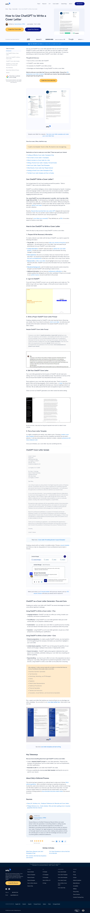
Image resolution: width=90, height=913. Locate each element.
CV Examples (45, 877)
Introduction (8, 50)
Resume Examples (31, 880)
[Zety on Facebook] (6, 889)
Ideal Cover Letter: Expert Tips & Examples (38, 165)
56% (61, 218)
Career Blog (63, 3)
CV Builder (45, 871)
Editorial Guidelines (77, 880)
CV (49, 3)
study (60, 383)
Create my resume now (48, 570)
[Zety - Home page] (7, 4)
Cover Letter (55, 3)
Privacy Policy (76, 891)
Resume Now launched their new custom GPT (43, 211)
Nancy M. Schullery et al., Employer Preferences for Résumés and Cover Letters (48, 803)
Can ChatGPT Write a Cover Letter (12, 54)
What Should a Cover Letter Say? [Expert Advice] (40, 168)
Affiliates (75, 888)
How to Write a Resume (32, 883)
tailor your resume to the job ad (57, 242)
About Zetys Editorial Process (12, 70)
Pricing (74, 874)
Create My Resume (13, 883)
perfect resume (35, 275)
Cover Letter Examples (62, 877)
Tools (38, 3)
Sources (7, 72)
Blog (10, 9)
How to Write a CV (46, 880)
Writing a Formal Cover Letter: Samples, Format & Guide (42, 163)
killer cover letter (40, 261)
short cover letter (54, 322)
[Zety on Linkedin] (9, 889)
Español (29, 904)
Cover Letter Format (62, 880)
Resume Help (30, 886)
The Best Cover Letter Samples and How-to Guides (40, 173)
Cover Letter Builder (62, 871)
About (70, 3)
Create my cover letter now (48, 725)
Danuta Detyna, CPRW (19, 24)
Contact (74, 877)
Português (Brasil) (56, 904)
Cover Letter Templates (62, 874)
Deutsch (24, 904)
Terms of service (76, 894)
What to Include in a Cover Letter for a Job (38, 160)
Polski (49, 904)
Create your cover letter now (48, 80)
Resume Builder (30, 871)
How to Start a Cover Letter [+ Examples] (38, 157)
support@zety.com (14, 895)
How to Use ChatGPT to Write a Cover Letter (13, 58)
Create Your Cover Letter (14, 29)
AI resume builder (45, 591)
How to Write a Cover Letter (62, 884)
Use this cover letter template (48, 109)
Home (6, 9)
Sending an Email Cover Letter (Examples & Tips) (40, 170)
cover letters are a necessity (40, 218)
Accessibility (75, 886)
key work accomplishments (34, 258)
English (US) (17, 904)
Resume (44, 3)
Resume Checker (30, 877)
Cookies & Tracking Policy (78, 897)
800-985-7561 (15, 892)
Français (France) (37, 904)
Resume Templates (31, 874)
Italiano (44, 904)
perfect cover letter (37, 205)
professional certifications (55, 271)
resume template (65, 545)
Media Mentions (76, 883)
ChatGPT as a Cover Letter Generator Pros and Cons (12, 64)
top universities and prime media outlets (52, 791)
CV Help (44, 883)
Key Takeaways (9, 67)
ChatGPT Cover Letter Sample (13, 61)
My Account (79, 3)
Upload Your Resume (33, 29)
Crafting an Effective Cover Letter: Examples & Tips (40, 155)
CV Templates (45, 874)
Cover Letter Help (61, 887)
